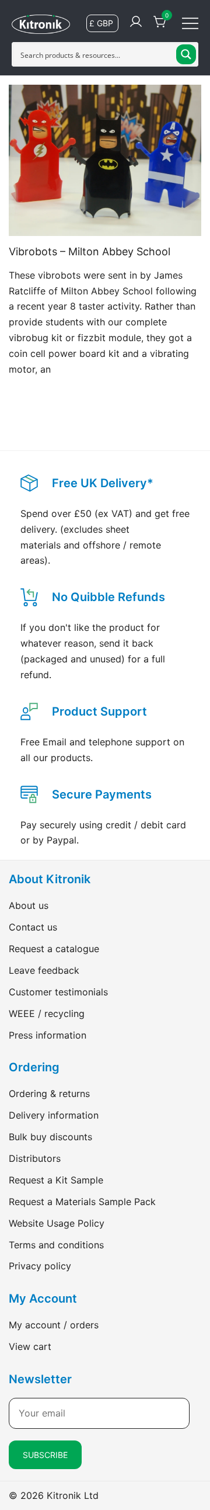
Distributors (35, 1158)
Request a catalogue (54, 948)
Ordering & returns (49, 1093)
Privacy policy (40, 1266)
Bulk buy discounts (50, 1137)
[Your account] (136, 22)
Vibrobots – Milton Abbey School (89, 251)
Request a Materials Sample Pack (82, 1201)
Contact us (33, 927)
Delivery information (54, 1115)
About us (28, 905)
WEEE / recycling (47, 1013)
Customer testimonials (58, 992)
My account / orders (54, 1325)
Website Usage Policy (56, 1223)
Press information (47, 1035)
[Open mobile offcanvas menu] (190, 22)
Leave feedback (44, 970)
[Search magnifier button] (186, 54)
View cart (30, 1346)
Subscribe (45, 1455)
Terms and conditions (56, 1245)
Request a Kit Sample (56, 1180)
